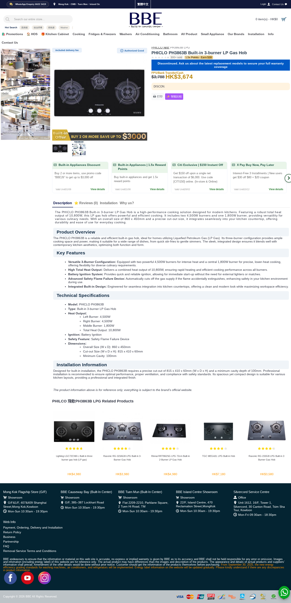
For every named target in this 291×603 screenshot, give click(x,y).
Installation (109, 203)
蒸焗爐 (24, 27)
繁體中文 (142, 4)
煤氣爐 (51, 27)
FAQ (6, 546)
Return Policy (12, 532)
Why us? (127, 203)
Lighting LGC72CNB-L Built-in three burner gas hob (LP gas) (74, 458)
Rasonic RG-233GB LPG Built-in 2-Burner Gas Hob (267, 458)
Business (9, 537)
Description (62, 203)
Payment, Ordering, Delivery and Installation (33, 527)
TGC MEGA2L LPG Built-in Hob (218, 456)
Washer (64, 27)
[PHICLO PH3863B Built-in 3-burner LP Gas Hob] (99, 93)
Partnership (11, 541)
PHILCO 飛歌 (160, 47)
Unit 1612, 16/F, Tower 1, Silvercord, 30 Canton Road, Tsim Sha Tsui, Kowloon (259, 506)
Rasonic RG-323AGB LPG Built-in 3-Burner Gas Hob (122, 458)
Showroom (15, 497)
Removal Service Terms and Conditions (29, 551)
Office (242, 497)
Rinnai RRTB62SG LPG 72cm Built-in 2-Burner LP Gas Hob (170, 458)
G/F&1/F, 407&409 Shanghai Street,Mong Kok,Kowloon (24, 504)
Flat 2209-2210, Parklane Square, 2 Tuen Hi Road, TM (143, 504)
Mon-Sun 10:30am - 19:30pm (28, 511)
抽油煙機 (38, 27)
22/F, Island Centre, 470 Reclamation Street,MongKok (195, 504)
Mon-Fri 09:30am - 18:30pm (257, 514)
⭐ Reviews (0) (86, 203)
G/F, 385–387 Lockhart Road (84, 502)
